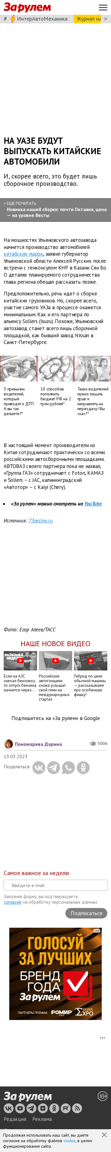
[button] (105, 1135)
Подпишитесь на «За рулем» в (55, 718)
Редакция (15, 1119)
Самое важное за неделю (36, 873)
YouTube (93, 503)
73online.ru (41, 520)
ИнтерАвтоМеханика (42, 18)
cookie (70, 1140)
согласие (13, 902)
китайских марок (23, 253)
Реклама (42, 1119)
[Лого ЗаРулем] (27, 7)
